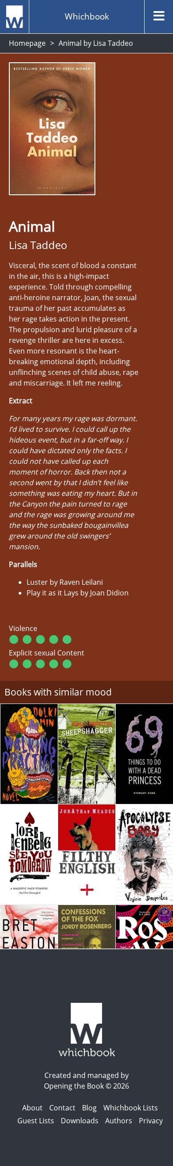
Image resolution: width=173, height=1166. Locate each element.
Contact (62, 1108)
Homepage (27, 43)
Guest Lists (35, 1121)
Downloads (79, 1121)
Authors (118, 1121)
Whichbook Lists (130, 1108)
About (32, 1108)
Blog (89, 1108)
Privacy (151, 1121)
